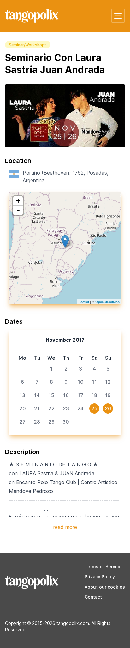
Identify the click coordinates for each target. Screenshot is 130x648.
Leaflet (84, 301)
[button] (118, 16)
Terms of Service (103, 566)
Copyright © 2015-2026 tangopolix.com (47, 623)
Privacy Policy (100, 576)
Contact (93, 597)
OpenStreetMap (107, 301)
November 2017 (65, 340)
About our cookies (105, 586)
